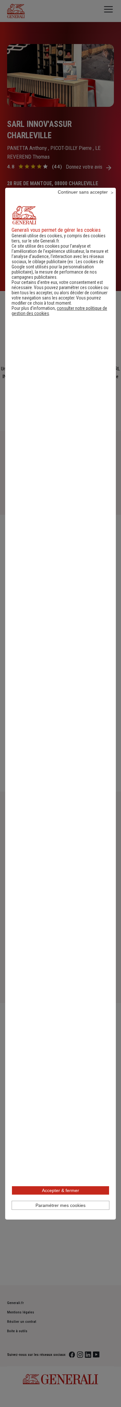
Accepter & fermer (60, 1190)
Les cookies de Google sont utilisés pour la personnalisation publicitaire (58, 267)
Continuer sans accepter (83, 192)
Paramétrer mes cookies (60, 1205)
